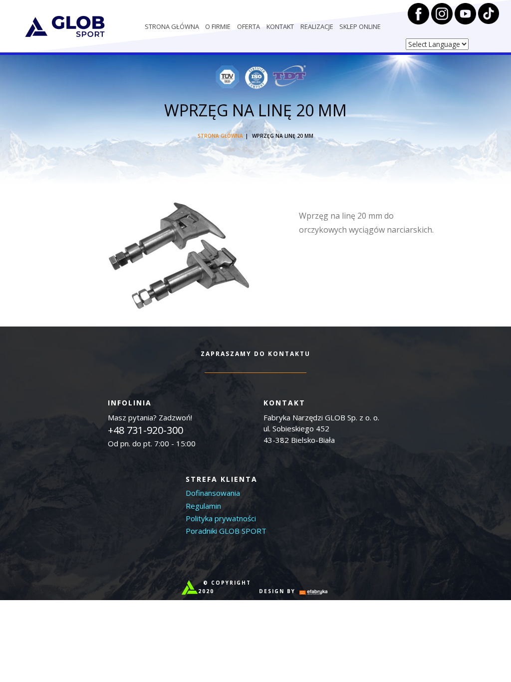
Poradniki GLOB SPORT (226, 531)
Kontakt (280, 26)
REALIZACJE (316, 26)
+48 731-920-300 (145, 430)
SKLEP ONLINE (360, 26)
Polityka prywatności (221, 518)
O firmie (218, 26)
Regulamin (203, 506)
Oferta (248, 26)
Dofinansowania (213, 493)
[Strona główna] (65, 26)
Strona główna (172, 26)
